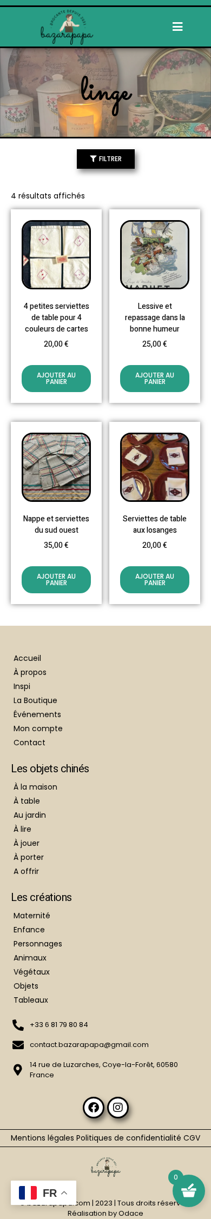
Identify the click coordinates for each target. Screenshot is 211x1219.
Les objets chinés (50, 769)
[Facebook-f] (93, 1107)
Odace (130, 1213)
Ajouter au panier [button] (56, 378)
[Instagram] (118, 1107)
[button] (178, 27)
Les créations (41, 897)
